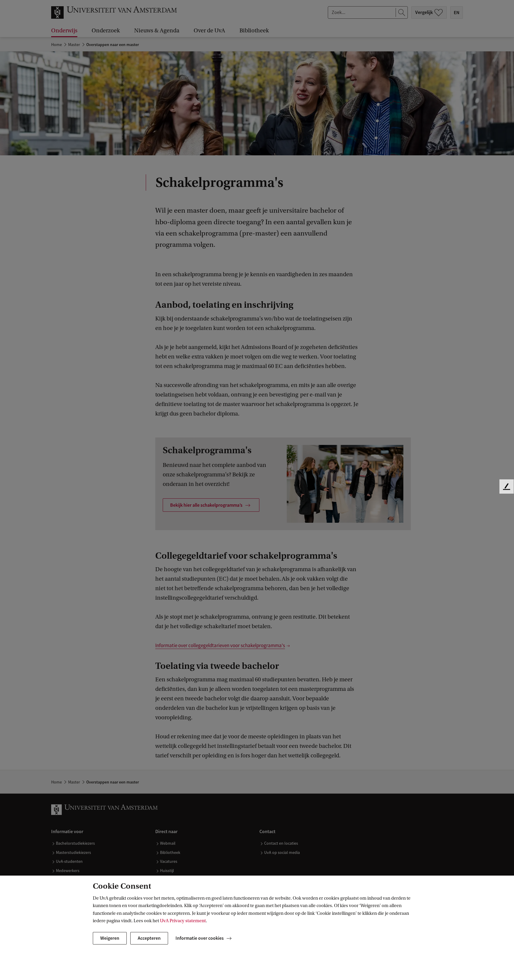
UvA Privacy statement (183, 920)
